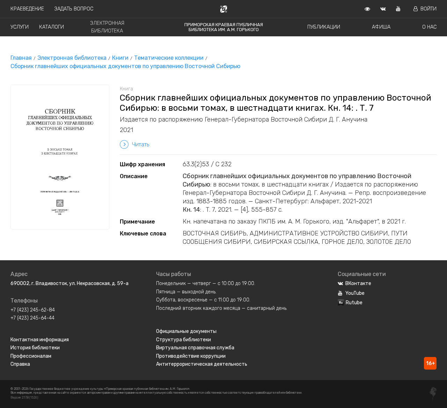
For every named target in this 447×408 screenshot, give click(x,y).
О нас (429, 27)
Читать (140, 144)
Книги (120, 57)
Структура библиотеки (183, 340)
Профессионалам (30, 356)
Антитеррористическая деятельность (201, 364)
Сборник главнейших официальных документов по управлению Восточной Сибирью (125, 66)
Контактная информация (39, 340)
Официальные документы (186, 331)
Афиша (381, 27)
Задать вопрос (73, 9)
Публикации (323, 27)
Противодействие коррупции (191, 356)
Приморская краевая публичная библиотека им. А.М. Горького (223, 27)
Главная (21, 57)
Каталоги (51, 27)
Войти (428, 9)
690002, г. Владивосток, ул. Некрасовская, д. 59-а (69, 283)
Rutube (354, 303)
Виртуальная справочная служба (195, 348)
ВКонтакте (358, 283)
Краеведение (27, 9)
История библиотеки (35, 348)
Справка (20, 364)
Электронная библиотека (72, 57)
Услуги (19, 27)
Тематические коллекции (169, 57)
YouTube (355, 293)
